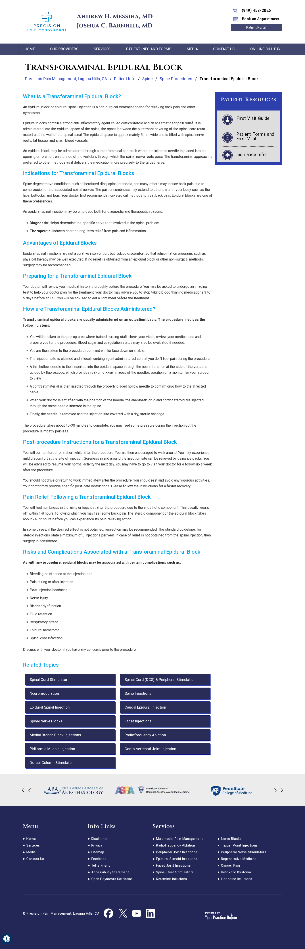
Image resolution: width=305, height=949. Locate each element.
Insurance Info (251, 154)
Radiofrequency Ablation (145, 735)
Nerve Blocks (231, 839)
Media (192, 49)
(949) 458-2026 (256, 10)
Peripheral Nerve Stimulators (244, 852)
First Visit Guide (253, 118)
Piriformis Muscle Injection (52, 749)
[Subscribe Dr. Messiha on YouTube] (136, 913)
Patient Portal (256, 27)
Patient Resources (248, 99)
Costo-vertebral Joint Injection (150, 749)
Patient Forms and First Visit (255, 136)
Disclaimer (99, 839)
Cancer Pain (230, 865)
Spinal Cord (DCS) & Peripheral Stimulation (160, 679)
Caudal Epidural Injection (145, 707)
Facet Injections (138, 721)
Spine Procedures (176, 78)
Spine (147, 78)
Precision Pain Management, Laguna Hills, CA (66, 78)
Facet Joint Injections (173, 865)
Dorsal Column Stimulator (51, 762)
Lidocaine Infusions (236, 879)
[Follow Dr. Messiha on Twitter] (122, 913)
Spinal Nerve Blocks (46, 721)
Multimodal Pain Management (179, 839)
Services (102, 49)
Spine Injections (138, 693)
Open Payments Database (111, 879)
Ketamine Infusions (171, 879)
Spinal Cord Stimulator (48, 679)
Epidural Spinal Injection (50, 707)
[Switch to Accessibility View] (6, 939)
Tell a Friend (101, 865)
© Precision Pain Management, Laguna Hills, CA (61, 913)
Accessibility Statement (110, 872)
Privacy (97, 845)
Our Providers (64, 49)
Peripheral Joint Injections (177, 852)
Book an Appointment (261, 19)
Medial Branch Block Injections (55, 735)
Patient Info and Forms (148, 49)
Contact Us (224, 49)
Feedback (99, 859)
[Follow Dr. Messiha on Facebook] (108, 913)
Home (30, 49)
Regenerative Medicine (239, 859)
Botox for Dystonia (236, 872)
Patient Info (125, 78)
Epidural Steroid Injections (177, 859)
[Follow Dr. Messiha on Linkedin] (150, 913)
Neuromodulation (44, 693)
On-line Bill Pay (265, 49)
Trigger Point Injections (239, 845)
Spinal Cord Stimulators (175, 872)
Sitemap (97, 852)
